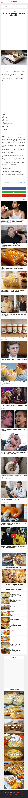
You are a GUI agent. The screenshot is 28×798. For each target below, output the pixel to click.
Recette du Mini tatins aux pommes (15, 601)
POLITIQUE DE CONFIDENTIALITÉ (7, 794)
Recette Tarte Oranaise (15, 638)
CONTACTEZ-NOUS (4, 795)
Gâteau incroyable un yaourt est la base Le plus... (15, 614)
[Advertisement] (14, 34)
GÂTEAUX (14, 11)
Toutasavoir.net (20, 792)
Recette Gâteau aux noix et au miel (15, 607)
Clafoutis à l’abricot (15, 619)
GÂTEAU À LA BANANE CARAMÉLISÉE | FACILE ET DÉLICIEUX (15, 652)
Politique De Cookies (18, 794)
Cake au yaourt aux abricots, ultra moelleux (15, 632)
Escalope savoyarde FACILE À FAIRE (15, 645)
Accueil (3, 6)
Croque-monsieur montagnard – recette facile (15, 595)
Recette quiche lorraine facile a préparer (15, 626)
